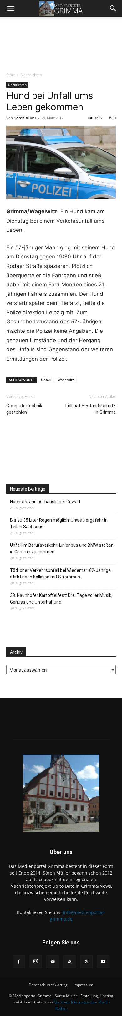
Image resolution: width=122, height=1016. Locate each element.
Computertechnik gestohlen (24, 409)
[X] (86, 961)
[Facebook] (19, 961)
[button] (11, 8)
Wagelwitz (66, 379)
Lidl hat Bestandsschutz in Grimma (90, 409)
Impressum (83, 984)
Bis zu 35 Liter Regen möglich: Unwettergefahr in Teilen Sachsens (59, 523)
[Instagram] (35, 961)
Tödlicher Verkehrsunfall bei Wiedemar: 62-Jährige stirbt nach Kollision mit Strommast (60, 573)
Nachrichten (31, 74)
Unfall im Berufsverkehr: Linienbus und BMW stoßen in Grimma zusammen (62, 548)
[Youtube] (103, 961)
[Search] (113, 8)
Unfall (46, 379)
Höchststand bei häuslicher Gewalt (45, 501)
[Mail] (52, 961)
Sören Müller (25, 117)
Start (10, 74)
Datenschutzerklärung (48, 984)
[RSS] (69, 961)
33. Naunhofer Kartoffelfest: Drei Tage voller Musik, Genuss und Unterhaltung (61, 598)
